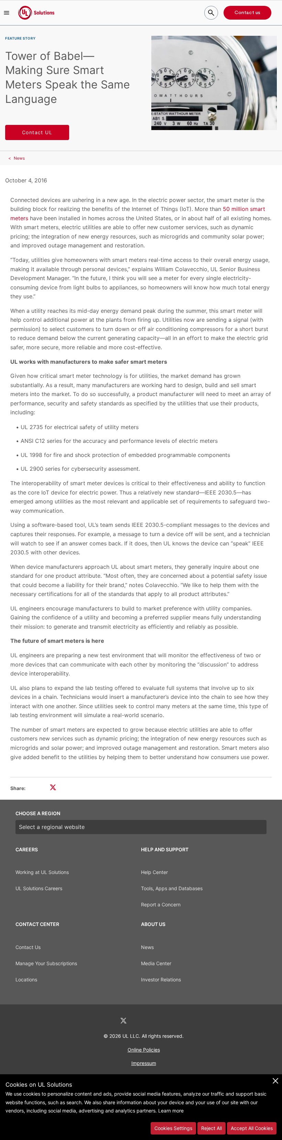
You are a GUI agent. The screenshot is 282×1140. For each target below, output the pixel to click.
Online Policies (144, 1050)
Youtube (177, 1021)
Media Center (156, 963)
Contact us (247, 12)
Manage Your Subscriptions (46, 963)
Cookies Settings (173, 1128)
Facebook (141, 1021)
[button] (6, 12)
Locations (26, 979)
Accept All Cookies (252, 1128)
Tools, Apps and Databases (172, 888)
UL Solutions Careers (38, 888)
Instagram (159, 1021)
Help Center (154, 872)
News (19, 158)
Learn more (171, 1111)
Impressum (143, 1063)
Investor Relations (161, 979)
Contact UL (37, 132)
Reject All (211, 1128)
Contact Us (28, 947)
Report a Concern (161, 904)
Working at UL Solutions (42, 872)
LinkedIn (105, 1021)
